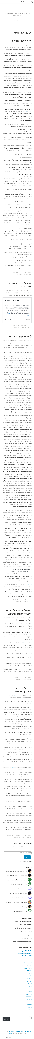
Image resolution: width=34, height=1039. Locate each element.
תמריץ (15, 695)
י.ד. (17, 10)
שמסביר (25, 111)
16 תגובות (15, 325)
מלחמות (30, 991)
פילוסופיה (29, 1007)
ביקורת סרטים (28, 973)
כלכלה (30, 986)
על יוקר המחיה (28, 950)
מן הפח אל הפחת (27, 955)
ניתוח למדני (29, 997)
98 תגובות (14, 272)
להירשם (27, 857)
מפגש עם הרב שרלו (18, 911)
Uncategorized (28, 963)
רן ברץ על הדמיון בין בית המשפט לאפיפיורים (20, 935)
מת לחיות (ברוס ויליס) (26, 925)
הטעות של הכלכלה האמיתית (24, 952)
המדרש (14, 767)
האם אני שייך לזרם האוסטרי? (24, 957)
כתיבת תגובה (14, 599)
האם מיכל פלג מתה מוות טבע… (13, 871)
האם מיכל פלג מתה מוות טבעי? (23, 921)
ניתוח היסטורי (28, 994)
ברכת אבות (29, 978)
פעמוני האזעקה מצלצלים (25, 953)
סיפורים (30, 1002)
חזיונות (30, 984)
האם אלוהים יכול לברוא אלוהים (23, 928)
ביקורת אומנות (28, 968)
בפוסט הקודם (28, 584)
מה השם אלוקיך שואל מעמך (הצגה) (22, 942)
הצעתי (25, 643)
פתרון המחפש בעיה (27, 938)
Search (30, 1016)
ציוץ (30, 290)
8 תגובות (15, 677)
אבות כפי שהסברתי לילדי (25, 965)
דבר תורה (22, 272)
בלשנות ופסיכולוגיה (27, 976)
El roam (24, 902)
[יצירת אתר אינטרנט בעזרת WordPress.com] (17, 2)
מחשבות (23, 325)
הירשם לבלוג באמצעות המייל (23, 843)
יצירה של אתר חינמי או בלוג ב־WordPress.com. (20, 1031)
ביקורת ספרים (28, 970)
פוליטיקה (18, 835)
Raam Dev (9, 1033)
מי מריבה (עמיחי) (22, 40)
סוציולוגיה (29, 999)
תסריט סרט (29, 1010)
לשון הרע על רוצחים (20, 336)
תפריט (16, 20)
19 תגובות (9, 835)
